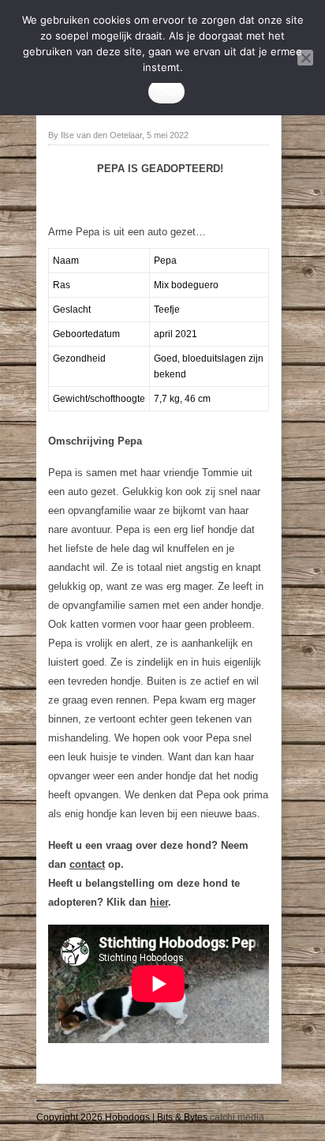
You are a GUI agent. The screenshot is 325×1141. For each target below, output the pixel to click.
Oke (166, 91)
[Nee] (305, 58)
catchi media (237, 1117)
